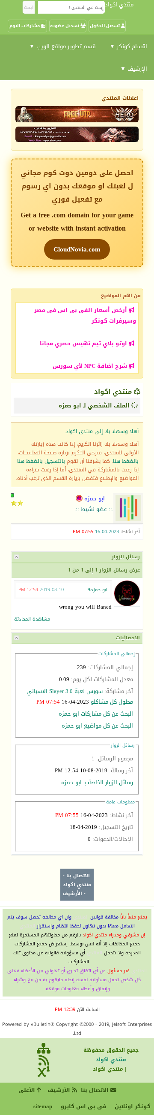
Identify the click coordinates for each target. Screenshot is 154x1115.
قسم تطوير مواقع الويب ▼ (62, 46)
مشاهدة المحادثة (32, 619)
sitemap (42, 1106)
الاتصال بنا (78, 875)
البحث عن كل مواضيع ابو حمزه (97, 725)
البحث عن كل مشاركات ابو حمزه (96, 713)
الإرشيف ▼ (133, 69)
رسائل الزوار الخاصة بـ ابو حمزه (97, 782)
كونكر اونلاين (133, 1106)
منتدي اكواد (113, 392)
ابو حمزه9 (97, 589)
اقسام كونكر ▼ (128, 46)
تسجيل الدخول (105, 26)
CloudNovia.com (77, 249)
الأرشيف (72, 893)
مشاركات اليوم (25, 26)
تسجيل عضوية (65, 26)
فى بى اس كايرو (83, 1106)
